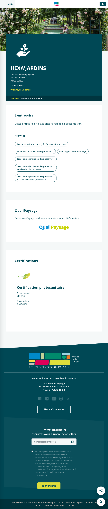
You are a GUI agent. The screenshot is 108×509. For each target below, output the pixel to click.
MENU (10, 4)
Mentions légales (74, 502)
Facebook (40, 397)
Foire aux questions (54, 505)
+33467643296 (17, 85)
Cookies (70, 505)
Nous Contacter (54, 409)
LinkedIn (47, 397)
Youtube (54, 397)
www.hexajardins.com (31, 98)
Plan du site (91, 502)
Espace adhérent (104, 4)
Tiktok (68, 397)
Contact (38, 505)
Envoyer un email (22, 89)
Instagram (61, 397)
